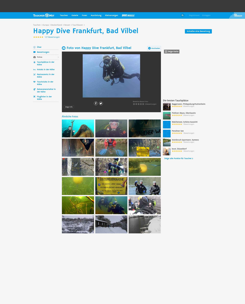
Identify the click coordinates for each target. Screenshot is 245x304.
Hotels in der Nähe (45, 69)
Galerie (75, 15)
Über (39, 47)
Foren (84, 15)
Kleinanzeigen (111, 15)
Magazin (128, 15)
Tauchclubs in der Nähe (45, 83)
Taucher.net (43, 15)
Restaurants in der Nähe (45, 75)
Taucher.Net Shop (237, 15)
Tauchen (64, 15)
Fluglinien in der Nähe (44, 98)
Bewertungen (43, 52)
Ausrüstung (96, 15)
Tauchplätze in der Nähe (45, 63)
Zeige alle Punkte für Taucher (177, 158)
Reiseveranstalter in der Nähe (46, 90)
